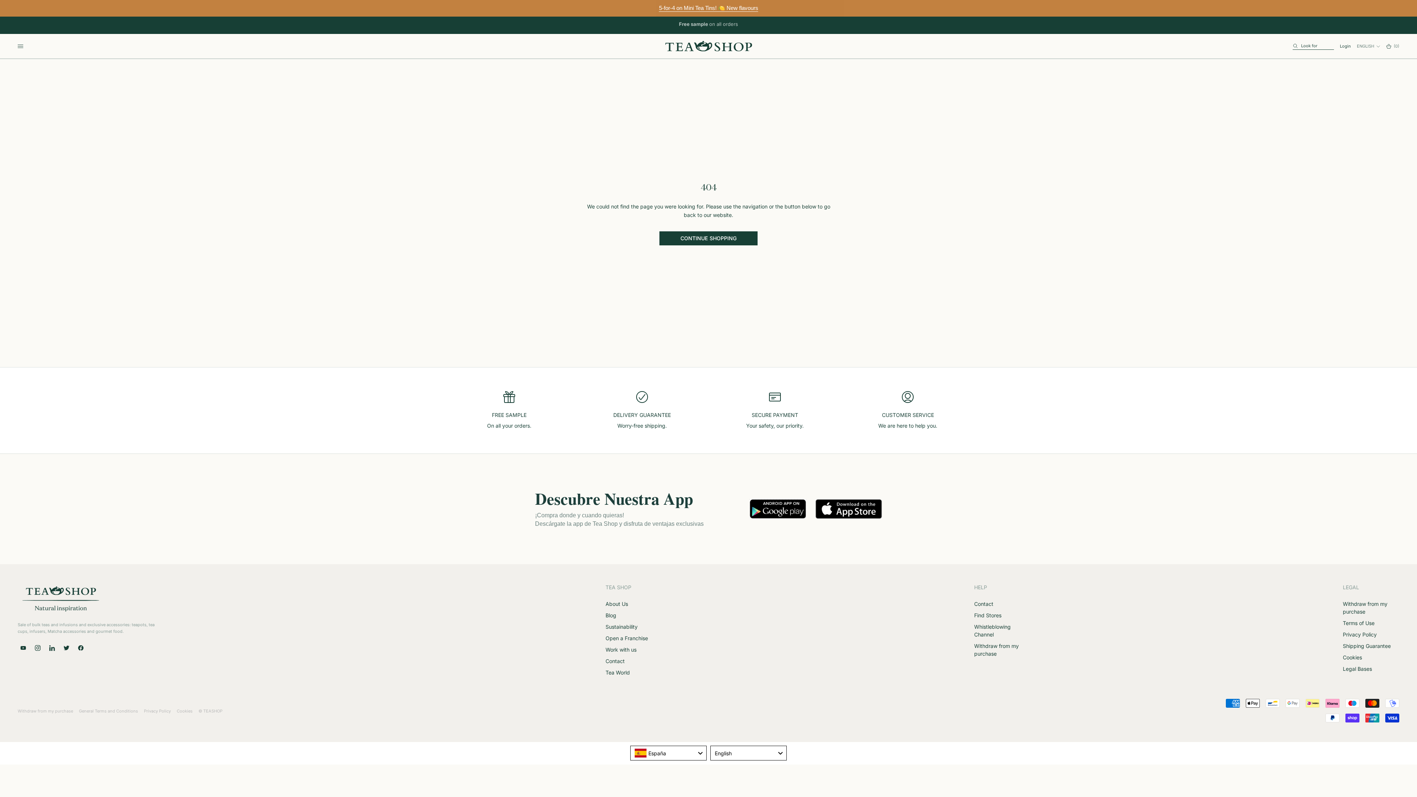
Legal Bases (1357, 669)
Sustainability (622, 627)
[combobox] (668, 753)
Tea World (618, 672)
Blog (611, 615)
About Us (617, 604)
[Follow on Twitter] (66, 647)
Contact (615, 661)
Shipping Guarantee (1367, 646)
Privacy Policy (1360, 634)
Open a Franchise (627, 638)
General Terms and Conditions (108, 711)
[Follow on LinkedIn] (52, 647)
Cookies (1352, 657)
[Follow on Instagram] (37, 647)
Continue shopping (708, 238)
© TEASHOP (211, 711)
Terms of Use (1359, 623)
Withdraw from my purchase (45, 711)
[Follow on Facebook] (80, 647)
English (1365, 46)
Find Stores (987, 615)
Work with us (621, 649)
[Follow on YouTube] (23, 647)
